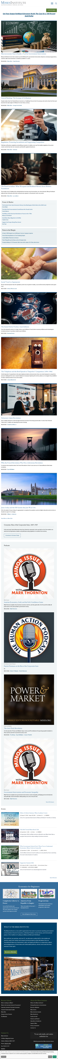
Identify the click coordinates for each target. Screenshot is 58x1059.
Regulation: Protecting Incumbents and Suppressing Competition (22, 142)
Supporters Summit (33, 867)
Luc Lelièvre (15, 196)
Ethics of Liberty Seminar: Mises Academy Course (33, 813)
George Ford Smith (17, 105)
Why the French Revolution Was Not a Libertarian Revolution (22, 463)
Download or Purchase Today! (12, 535)
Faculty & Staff (33, 1016)
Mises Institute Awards (35, 1012)
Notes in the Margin (8, 230)
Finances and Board (34, 1018)
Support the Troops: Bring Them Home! (11, 222)
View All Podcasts (50, 802)
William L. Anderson (11, 514)
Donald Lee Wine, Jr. (11, 424)
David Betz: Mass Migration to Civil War (11, 218)
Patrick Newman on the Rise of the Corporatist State (21, 666)
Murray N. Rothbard (7, 215)
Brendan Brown (10, 333)
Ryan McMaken (10, 469)
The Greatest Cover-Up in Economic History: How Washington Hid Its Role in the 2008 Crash (24, 205)
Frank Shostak (16, 61)
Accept (54, 1056)
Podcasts (7, 546)
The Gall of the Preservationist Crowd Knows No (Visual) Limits (17, 209)
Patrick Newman (23, 671)
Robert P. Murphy (14, 671)
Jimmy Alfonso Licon (12, 288)
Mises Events (33, 1009)
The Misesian (4, 1016)
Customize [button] (3, 1056)
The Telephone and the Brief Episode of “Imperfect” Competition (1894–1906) (26, 371)
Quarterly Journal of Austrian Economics (10, 1007)
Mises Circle (44, 850)
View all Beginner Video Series (29, 914)
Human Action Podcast (6, 1014)
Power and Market (8, 726)
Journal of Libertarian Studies (8, 1009)
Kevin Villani (5, 207)
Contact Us (33, 1028)
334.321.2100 (8, 1043)
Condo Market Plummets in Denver (10, 237)
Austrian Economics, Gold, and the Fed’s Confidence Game (23, 602)
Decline (50, 1056)
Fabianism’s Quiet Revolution (11, 418)
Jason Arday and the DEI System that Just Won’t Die (18, 507)
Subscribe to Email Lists (35, 1021)
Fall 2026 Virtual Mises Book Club (29, 830)
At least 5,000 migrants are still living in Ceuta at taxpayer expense (17, 233)
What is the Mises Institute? (36, 1002)
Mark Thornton (13, 608)
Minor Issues (6, 600)
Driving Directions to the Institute (38, 1005)
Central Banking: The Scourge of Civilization (16, 98)
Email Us (3, 1048)
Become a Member (10, 952)
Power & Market (7, 202)
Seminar (47, 815)
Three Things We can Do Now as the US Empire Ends (14, 240)
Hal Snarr (15, 149)
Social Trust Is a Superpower (10, 282)
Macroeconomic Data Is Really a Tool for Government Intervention (23, 54)
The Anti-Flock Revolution (13, 728)
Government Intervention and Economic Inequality (21, 792)
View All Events (53, 877)
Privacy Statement (34, 1025)
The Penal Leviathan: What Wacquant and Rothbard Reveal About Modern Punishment (26, 187)
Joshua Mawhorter (11, 379)
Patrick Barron (5, 211)
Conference (24, 867)
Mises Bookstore (34, 1014)
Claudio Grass (5, 219)
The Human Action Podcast (9, 664)
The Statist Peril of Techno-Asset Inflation (15, 327)
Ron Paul (4, 224)
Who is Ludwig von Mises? (7, 1002)
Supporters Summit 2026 (27, 863)
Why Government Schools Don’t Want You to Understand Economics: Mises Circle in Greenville (36, 847)
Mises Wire (9, 61)
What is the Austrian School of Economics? (11, 1005)
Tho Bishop (12, 735)
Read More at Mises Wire (7, 518)
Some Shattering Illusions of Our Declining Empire (13, 235)
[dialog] (29, 1054)
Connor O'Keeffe (28, 735)
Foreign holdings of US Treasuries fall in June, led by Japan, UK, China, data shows (20, 242)
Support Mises (51, 10)
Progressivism (43, 901)
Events (3, 809)
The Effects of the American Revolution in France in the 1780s (17, 213)
